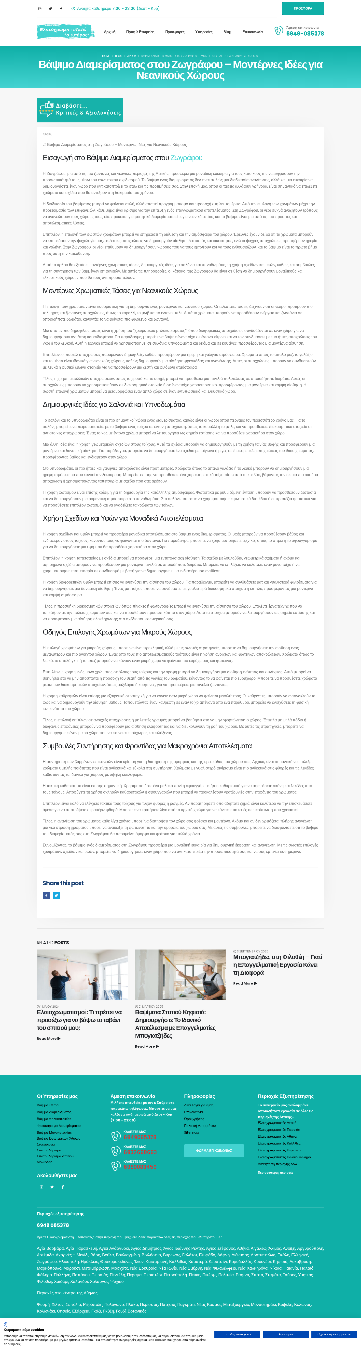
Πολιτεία (226, 1275)
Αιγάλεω (258, 1248)
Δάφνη (223, 1255)
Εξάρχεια (80, 1311)
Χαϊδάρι (61, 1281)
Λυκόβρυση (300, 1261)
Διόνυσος (240, 1255)
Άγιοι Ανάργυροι (114, 1248)
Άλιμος (274, 1248)
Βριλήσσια (151, 1255)
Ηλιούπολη (69, 1261)
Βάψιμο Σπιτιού (48, 1105)
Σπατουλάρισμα (49, 1150)
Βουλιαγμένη (128, 1255)
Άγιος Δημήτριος (146, 1248)
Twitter (56, 895)
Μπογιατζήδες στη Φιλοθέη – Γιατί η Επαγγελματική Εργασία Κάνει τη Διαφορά (277, 965)
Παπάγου (81, 1275)
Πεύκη (194, 1275)
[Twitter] (50, 8)
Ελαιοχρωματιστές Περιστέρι (279, 1150)
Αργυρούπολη (310, 1248)
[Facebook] (61, 8)
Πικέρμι (209, 1275)
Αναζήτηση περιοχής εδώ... (278, 1163)
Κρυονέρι (262, 1261)
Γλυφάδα (207, 1255)
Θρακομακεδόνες (116, 1261)
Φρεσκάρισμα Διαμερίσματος (59, 1125)
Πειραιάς (100, 1275)
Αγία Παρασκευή (81, 1248)
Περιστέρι (153, 1275)
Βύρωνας (171, 1255)
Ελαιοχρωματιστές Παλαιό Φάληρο (284, 1157)
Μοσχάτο (119, 1268)
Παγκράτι (186, 1304)
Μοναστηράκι (263, 1304)
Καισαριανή (156, 1261)
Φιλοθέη (44, 1281)
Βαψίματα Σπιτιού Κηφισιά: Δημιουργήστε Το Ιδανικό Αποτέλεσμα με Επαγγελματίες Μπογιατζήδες (175, 1024)
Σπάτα (257, 1275)
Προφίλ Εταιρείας (140, 31)
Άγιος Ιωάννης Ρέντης (183, 1248)
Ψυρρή (43, 1304)
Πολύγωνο (114, 1304)
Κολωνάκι (46, 1311)
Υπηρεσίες (204, 31)
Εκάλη (283, 1255)
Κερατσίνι (218, 1261)
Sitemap (191, 1132)
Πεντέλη (117, 1275)
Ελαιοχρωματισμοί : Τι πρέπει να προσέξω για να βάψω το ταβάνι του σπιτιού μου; (79, 1020)
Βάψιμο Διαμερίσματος (54, 1111)
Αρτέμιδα (45, 1255)
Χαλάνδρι (79, 1281)
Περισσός (149, 1304)
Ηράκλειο (89, 1261)
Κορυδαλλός (240, 1261)
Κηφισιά (280, 1261)
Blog (227, 31)
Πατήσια (167, 1304)
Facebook (46, 895)
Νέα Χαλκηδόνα (253, 1268)
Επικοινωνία (252, 31)
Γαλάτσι (189, 1255)
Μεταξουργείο (236, 1304)
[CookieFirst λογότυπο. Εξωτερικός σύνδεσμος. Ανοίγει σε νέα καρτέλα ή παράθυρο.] (5, 1324)
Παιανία (291, 1268)
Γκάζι (96, 1311)
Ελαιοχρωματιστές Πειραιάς (279, 1129)
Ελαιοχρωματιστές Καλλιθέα (279, 1143)
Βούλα (108, 1255)
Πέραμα (134, 1275)
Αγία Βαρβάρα (50, 1248)
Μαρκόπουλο (49, 1268)
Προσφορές (175, 31)
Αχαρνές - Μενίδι (72, 1255)
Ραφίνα (242, 1275)
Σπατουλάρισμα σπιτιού (55, 1156)
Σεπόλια (73, 1304)
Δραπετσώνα (263, 1255)
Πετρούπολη (175, 1275)
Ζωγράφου (186, 157)
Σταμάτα (273, 1275)
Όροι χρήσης (194, 1118)
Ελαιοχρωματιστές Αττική (277, 1122)
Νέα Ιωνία (168, 1268)
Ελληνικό (299, 1255)
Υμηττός (305, 1275)
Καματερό (197, 1261)
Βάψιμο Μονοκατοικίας (54, 1132)
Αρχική (109, 31)
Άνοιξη (289, 1248)
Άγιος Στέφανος (220, 1248)
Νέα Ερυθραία (143, 1268)
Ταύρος (289, 1275)
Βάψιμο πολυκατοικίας (54, 1118)
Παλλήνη (62, 1275)
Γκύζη (108, 1311)
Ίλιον (139, 1261)
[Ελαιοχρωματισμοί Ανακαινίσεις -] (66, 32)
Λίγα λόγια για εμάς (198, 1105)
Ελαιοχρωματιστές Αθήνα (277, 1136)
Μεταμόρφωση (95, 1268)
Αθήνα (243, 1248)
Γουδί (121, 1311)
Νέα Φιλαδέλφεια (220, 1268)
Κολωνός (302, 1304)
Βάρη (95, 1255)
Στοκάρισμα (46, 1144)
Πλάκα (132, 1304)
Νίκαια (276, 1268)
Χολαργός (99, 1281)
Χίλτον (58, 1304)
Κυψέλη (285, 1304)
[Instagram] (39, 8)
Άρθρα (47, 134)
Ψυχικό (117, 1281)
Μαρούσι (71, 1268)
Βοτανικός (137, 1311)
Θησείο (63, 1311)
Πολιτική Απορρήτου (200, 1125)
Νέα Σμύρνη (190, 1268)
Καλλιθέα (177, 1261)
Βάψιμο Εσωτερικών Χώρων (58, 1138)
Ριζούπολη (92, 1304)
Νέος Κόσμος (209, 1304)
